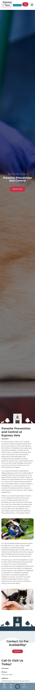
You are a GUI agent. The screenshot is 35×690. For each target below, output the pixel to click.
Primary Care (12, 10)
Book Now (24, 10)
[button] (32, 4)
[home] (6, 4)
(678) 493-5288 (24, 577)
